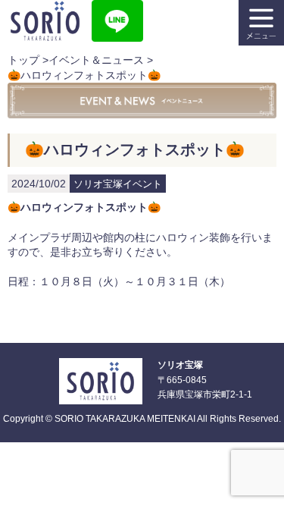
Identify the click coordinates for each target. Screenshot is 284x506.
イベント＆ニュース (96, 60)
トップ (23, 60)
